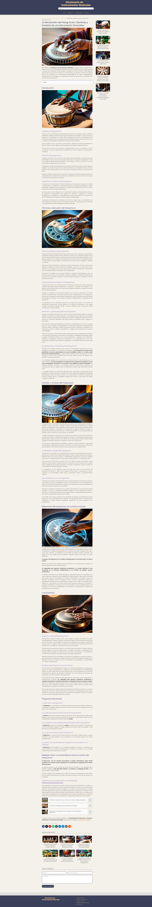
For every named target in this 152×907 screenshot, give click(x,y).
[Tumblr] (56, 826)
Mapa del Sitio (79, 904)
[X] (46, 826)
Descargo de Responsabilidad (82, 902)
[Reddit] (69, 826)
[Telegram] (63, 826)
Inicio (64, 13)
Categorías (70, 13)
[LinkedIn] (59, 826)
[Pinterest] (49, 826)
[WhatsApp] (53, 826)
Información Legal (80, 897)
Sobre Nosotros (78, 13)
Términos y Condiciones (81, 899)
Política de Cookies (80, 901)
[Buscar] (92, 8)
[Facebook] (43, 826)
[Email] (66, 826)
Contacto (86, 13)
